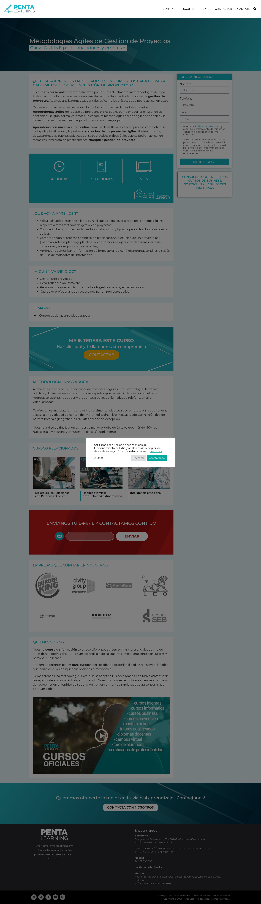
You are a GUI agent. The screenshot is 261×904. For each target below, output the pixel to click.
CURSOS (168, 8)
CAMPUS (243, 8)
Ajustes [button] (98, 457)
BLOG (206, 8)
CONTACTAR (223, 8)
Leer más (156, 451)
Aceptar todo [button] (157, 457)
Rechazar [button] (138, 457)
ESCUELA (187, 8)
